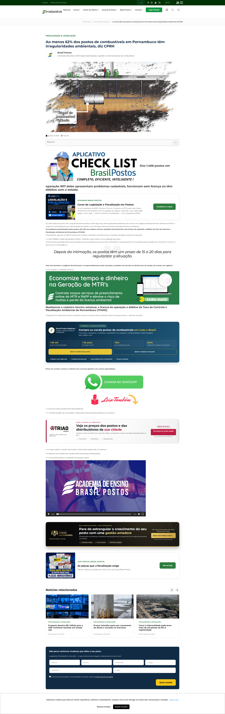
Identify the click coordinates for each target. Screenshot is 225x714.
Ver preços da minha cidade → (163, 432)
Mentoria (67, 10)
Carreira (138, 10)
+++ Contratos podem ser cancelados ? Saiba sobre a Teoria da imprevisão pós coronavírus (80, 413)
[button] (95, 488)
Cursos (76, 10)
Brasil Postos (87, 22)
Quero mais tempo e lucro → (163, 535)
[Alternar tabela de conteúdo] (174, 143)
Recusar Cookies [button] (104, 707)
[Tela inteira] (143, 514)
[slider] (93, 514)
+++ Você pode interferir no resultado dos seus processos (67, 458)
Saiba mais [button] (173, 700)
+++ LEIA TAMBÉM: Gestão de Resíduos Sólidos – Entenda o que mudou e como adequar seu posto (83, 239)
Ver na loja (167, 565)
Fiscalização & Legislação (101, 22)
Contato (45, 3)
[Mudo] (139, 514)
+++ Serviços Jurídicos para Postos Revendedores (64, 409)
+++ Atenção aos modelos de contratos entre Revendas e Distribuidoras (73, 454)
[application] (96, 488)
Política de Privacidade (58, 3)
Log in (167, 2)
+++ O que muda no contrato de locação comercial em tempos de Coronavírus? (76, 449)
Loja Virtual (154, 10)
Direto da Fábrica (90, 10)
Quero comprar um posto (145, 352)
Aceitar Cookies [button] (121, 707)
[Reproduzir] (49, 514)
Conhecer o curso (164, 207)
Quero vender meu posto (80, 352)
